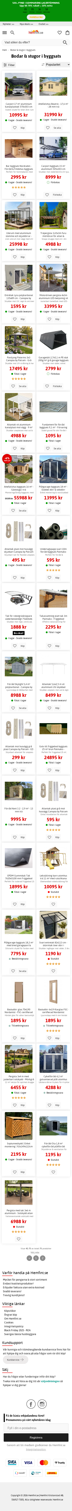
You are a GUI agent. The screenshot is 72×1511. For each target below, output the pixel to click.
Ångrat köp (10, 1314)
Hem (4, 50)
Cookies (8, 1322)
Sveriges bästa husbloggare (20, 1334)
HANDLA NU (36, 17)
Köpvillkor (10, 1310)
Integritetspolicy (13, 1326)
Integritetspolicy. (36, 1449)
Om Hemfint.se (12, 1318)
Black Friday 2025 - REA (17, 1330)
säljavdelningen (50, 1381)
